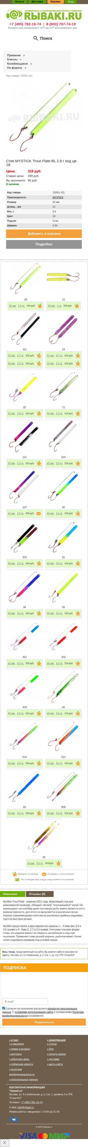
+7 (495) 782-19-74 (25, 24)
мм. (12, 305)
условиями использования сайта (34, 1012)
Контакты (16, 1054)
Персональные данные (24, 1079)
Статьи (53, 1043)
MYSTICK (58, 197)
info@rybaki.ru (26, 1107)
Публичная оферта (22, 1064)
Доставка (54, 1059)
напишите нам (68, 27)
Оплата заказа (57, 1054)
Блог (51, 1049)
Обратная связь (20, 1059)
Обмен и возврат (20, 1049)
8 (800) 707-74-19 (61, 24)
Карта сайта (56, 1064)
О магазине (17, 1043)
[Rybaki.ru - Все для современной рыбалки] (44, 15)
